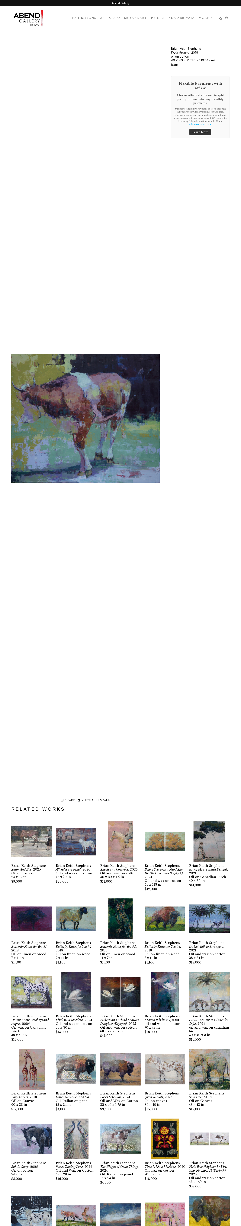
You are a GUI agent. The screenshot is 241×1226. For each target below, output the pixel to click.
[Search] (220, 18)
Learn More (200, 132)
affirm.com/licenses (200, 124)
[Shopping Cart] (226, 17)
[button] (110, 18)
